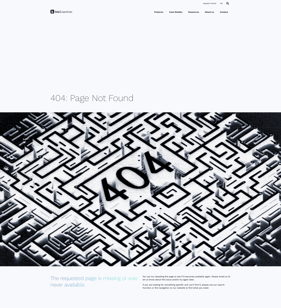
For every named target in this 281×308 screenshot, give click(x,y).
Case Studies (175, 12)
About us (209, 12)
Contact (224, 12)
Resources (193, 12)
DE (221, 3)
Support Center (209, 3)
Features (158, 12)
